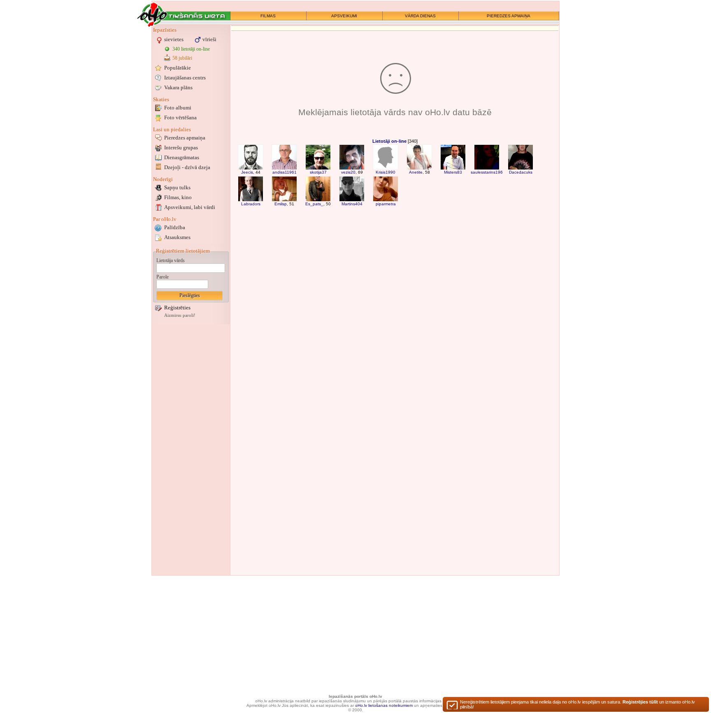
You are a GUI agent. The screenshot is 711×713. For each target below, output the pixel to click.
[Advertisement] (191, 449)
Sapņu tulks (177, 187)
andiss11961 (284, 172)
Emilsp (280, 204)
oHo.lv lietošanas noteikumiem (384, 705)
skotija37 (318, 172)
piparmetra (386, 204)
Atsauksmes (177, 237)
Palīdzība (174, 227)
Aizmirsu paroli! (179, 315)
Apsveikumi (189, 207)
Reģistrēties (177, 307)
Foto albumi (177, 108)
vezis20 (348, 172)
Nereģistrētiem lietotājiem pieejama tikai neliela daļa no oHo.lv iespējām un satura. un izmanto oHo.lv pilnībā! (577, 704)
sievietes (174, 39)
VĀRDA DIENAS (420, 16)
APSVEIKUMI (344, 16)
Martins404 (352, 204)
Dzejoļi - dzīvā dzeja (187, 167)
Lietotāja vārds (170, 260)
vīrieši (209, 39)
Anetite (416, 172)
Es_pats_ (314, 204)
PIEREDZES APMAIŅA (508, 16)
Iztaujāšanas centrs (185, 77)
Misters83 (453, 172)
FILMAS (268, 16)
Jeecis (247, 172)
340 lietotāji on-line (191, 49)
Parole (162, 277)
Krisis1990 (385, 172)
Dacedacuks (520, 172)
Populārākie (177, 68)
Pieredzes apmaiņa (184, 138)
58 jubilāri (182, 58)
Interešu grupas (181, 147)
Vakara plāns (178, 87)
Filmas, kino (178, 197)
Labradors (250, 204)
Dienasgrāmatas (181, 157)
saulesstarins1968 (488, 172)
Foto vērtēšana (180, 117)
